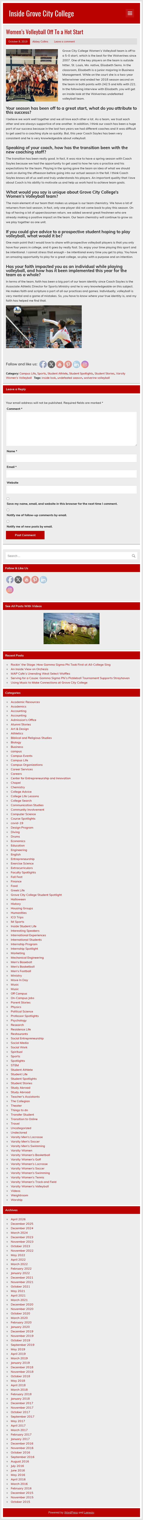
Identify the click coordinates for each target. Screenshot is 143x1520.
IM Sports (17, 922)
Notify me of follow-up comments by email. (37, 515)
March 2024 (19, 1232)
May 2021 (18, 1291)
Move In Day (19, 980)
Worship (17, 1200)
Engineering (19, 850)
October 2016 (20, 1452)
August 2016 (20, 1461)
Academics (18, 706)
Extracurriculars (22, 868)
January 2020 (20, 1327)
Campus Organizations (27, 765)
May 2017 (18, 1421)
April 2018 (18, 1385)
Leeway (89, 1512)
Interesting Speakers (25, 930)
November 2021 (22, 1282)
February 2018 (21, 1394)
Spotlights (18, 1061)
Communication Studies (27, 805)
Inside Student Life (23, 926)
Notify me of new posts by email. (30, 526)
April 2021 (18, 1295)
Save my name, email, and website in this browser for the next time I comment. (62, 503)
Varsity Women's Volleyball (30, 1186)
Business (17, 747)
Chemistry (18, 787)
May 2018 (18, 1380)
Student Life (19, 1074)
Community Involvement (27, 809)
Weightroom (19, 1195)
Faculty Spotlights (23, 872)
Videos (15, 1191)
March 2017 (19, 1430)
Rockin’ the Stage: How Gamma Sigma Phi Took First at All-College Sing (61, 664)
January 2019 (20, 1363)
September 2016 (22, 1457)
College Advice (21, 791)
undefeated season (69, 378)
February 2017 (21, 1434)
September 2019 (22, 1345)
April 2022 (18, 1259)
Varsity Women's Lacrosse (29, 1164)
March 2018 (19, 1389)
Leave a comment (64, 41)
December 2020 (22, 1304)
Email (12, 466)
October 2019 (20, 1340)
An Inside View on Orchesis (29, 669)
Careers (16, 774)
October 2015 (20, 1502)
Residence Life (21, 1029)
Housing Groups (22, 908)
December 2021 (22, 1277)
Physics (16, 1007)
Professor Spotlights (25, 1016)
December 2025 (22, 1223)
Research (17, 1025)
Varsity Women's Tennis (27, 1177)
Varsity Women (21, 1150)
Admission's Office (23, 720)
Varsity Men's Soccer (25, 1141)
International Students (26, 939)
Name (12, 451)
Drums (15, 836)
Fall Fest (17, 877)
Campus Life (28, 373)
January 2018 (20, 1398)
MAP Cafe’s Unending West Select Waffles (40, 673)
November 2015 (22, 1497)
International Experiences (28, 935)
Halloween (18, 899)
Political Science (22, 1011)
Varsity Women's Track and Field (33, 1182)
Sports (41, 373)
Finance (16, 881)
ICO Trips (17, 917)
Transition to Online (24, 1119)
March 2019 (19, 1358)
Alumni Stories (21, 724)
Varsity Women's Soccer (28, 1168)
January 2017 (20, 1439)
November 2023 (22, 1241)
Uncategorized (21, 1128)
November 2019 (22, 1336)
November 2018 (22, 1371)
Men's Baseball (21, 962)
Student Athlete (57, 373)
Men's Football (21, 971)
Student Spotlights (81, 373)
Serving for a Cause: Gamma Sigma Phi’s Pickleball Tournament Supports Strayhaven (70, 678)
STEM (15, 1065)
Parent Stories (21, 1002)
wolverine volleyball (97, 378)
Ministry (16, 975)
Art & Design (20, 729)
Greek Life (18, 890)
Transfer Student (22, 1114)
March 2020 (19, 1318)
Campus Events (21, 756)
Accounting (18, 711)
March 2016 (19, 1484)
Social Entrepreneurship (27, 1038)
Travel (15, 1123)
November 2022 (22, 1250)
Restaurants (19, 1034)
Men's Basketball (23, 966)
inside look (49, 378)
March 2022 (19, 1264)
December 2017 (22, 1403)
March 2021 (19, 1300)
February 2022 (21, 1268)
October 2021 (20, 1286)
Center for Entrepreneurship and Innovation (41, 778)
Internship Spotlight (24, 948)
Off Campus (19, 993)
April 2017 (18, 1425)
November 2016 (22, 1448)
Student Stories (105, 373)
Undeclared (19, 1132)
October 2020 (20, 1313)
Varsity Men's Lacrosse (27, 1137)
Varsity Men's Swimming (28, 1146)
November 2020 (22, 1309)
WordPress (71, 1512)
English (16, 854)
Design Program (22, 827)
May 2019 (18, 1349)
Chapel (16, 782)
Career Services (22, 769)
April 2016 (18, 1479)
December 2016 (22, 1443)
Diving (15, 832)
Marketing (18, 953)
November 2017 (22, 1407)
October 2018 (20, 1376)
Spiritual (17, 1052)
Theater (16, 1105)
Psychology (19, 1020)
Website (12, 482)
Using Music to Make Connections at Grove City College (49, 682)
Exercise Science (22, 863)
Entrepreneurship (23, 859)
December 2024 (22, 1228)
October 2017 (20, 1412)
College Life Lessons (25, 796)
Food (14, 886)
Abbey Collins (40, 41)
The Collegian (20, 1101)
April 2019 (18, 1354)
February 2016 (21, 1488)
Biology (16, 742)
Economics (18, 841)
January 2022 (20, 1273)
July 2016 (17, 1466)
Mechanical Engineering (27, 957)
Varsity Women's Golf (26, 1159)
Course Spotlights (23, 818)
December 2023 (22, 1237)
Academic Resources (25, 702)
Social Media (20, 1043)
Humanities (19, 913)
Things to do (19, 1110)
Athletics (17, 733)
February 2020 (21, 1322)
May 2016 (18, 1475)
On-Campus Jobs (22, 998)
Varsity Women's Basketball (30, 1155)
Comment (14, 408)
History (16, 904)
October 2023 (20, 1246)
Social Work (19, 1047)
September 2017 (22, 1416)
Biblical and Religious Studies (31, 738)
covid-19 (17, 823)
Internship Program (24, 944)
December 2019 (22, 1331)
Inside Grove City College (41, 13)
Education (18, 845)
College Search (21, 800)
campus (16, 751)
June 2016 (18, 1470)
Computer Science (23, 814)
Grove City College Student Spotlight (36, 895)
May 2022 (18, 1255)
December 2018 (22, 1367)
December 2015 (22, 1493)
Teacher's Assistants (25, 1096)
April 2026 (18, 1219)
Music (15, 984)
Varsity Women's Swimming (30, 1173)
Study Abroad (20, 1087)
